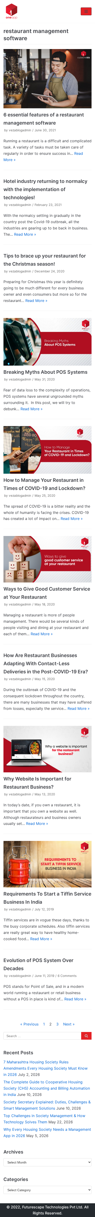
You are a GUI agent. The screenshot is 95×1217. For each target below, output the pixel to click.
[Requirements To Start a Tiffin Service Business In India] (47, 864)
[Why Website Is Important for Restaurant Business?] (47, 749)
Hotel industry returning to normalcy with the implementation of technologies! (45, 189)
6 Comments (67, 976)
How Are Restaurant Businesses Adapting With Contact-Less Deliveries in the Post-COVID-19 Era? (45, 663)
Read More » (25, 234)
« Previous (29, 1024)
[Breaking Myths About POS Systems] (47, 342)
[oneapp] (11, 11)
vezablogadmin (20, 130)
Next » (69, 1024)
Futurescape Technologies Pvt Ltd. (52, 1207)
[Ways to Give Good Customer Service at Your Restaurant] (47, 559)
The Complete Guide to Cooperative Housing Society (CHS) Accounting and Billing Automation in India (46, 1088)
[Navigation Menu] (86, 11)
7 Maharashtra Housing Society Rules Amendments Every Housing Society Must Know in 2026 (45, 1068)
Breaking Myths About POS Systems (45, 372)
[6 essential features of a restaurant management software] (47, 78)
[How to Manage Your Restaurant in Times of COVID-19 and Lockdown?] (47, 449)
